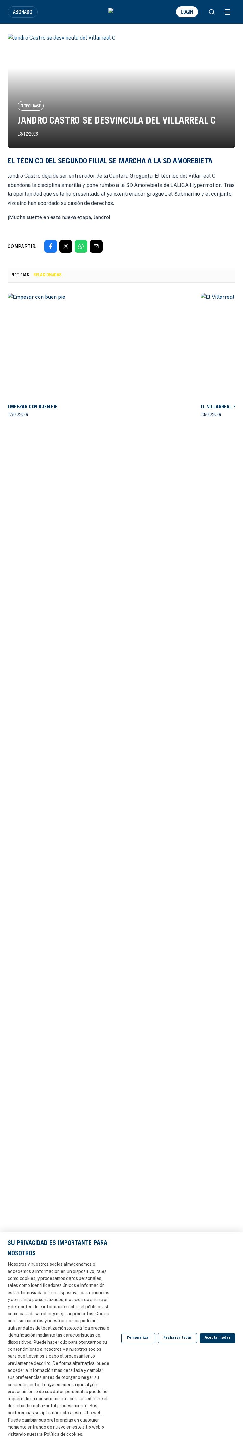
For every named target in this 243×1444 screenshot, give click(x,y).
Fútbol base (31, 106)
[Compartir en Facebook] (50, 246)
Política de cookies (63, 1434)
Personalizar (138, 1338)
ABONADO (22, 11)
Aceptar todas (217, 1338)
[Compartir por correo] (96, 246)
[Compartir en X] (65, 246)
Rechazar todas (177, 1338)
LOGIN (187, 11)
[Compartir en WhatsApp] (81, 246)
